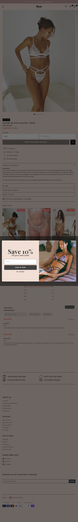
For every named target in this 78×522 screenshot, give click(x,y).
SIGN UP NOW (20, 267)
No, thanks (20, 271)
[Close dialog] (73, 243)
